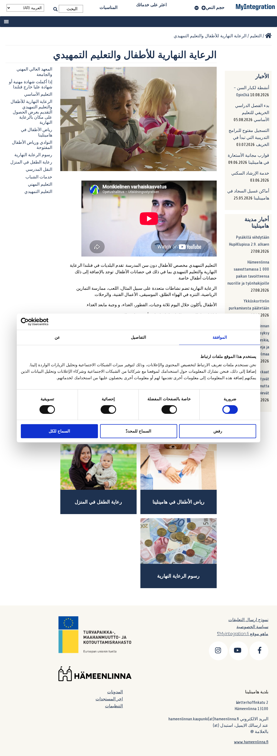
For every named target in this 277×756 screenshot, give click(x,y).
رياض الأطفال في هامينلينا (179, 502)
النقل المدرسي (39, 169)
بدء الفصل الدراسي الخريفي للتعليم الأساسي (252, 112)
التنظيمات (114, 705)
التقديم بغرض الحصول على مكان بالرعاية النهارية (32, 117)
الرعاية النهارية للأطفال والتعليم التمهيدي (31, 104)
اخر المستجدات (109, 698)
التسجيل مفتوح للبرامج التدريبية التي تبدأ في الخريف (249, 137)
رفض (217, 431)
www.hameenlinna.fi (251, 742)
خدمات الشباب (38, 177)
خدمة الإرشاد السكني (250, 173)
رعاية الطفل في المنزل (31, 162)
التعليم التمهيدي (38, 191)
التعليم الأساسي (38, 94)
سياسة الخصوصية (252, 626)
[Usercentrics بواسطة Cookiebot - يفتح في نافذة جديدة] (44, 322)
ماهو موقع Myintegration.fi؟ (242, 633)
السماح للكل (59, 431)
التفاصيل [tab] (138, 337)
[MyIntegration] (268, 36)
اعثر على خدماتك (151, 4)
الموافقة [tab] (220, 337)
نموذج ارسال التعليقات (248, 619)
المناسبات (108, 7)
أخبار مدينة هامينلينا (257, 222)
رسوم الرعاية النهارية (33, 154)
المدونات (115, 691)
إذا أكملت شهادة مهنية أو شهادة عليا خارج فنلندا (30, 84)
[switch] (170, 409)
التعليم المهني (40, 184)
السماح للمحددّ (138, 431)
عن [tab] (57, 337)
